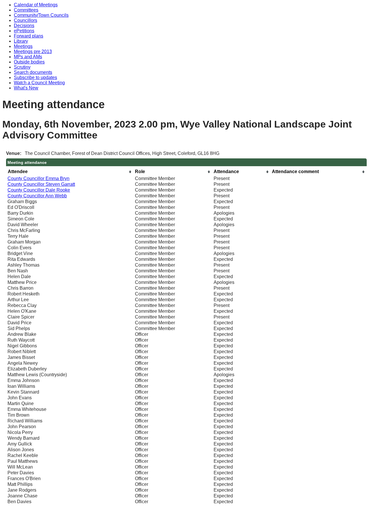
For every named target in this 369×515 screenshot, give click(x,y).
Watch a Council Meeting (39, 82)
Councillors (25, 20)
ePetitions (24, 30)
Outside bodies (29, 61)
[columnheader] (69, 172)
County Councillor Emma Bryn (38, 178)
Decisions (24, 25)
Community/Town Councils (41, 15)
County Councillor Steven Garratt (41, 184)
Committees (26, 10)
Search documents (33, 72)
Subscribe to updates (35, 77)
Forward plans (28, 35)
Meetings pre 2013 (33, 51)
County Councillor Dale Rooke (38, 190)
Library (21, 41)
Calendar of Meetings (36, 4)
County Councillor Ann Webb (37, 195)
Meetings (23, 46)
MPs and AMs (28, 56)
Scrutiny (22, 67)
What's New (26, 87)
